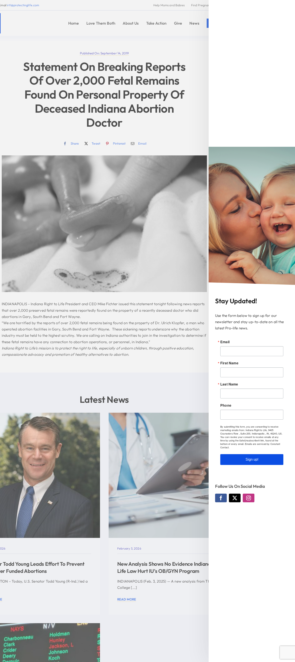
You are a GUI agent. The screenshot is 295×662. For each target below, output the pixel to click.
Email (225, 342)
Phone (225, 405)
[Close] (287, 7)
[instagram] (248, 498)
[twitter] (235, 498)
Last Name (229, 384)
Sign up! (252, 459)
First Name (229, 363)
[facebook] (221, 498)
